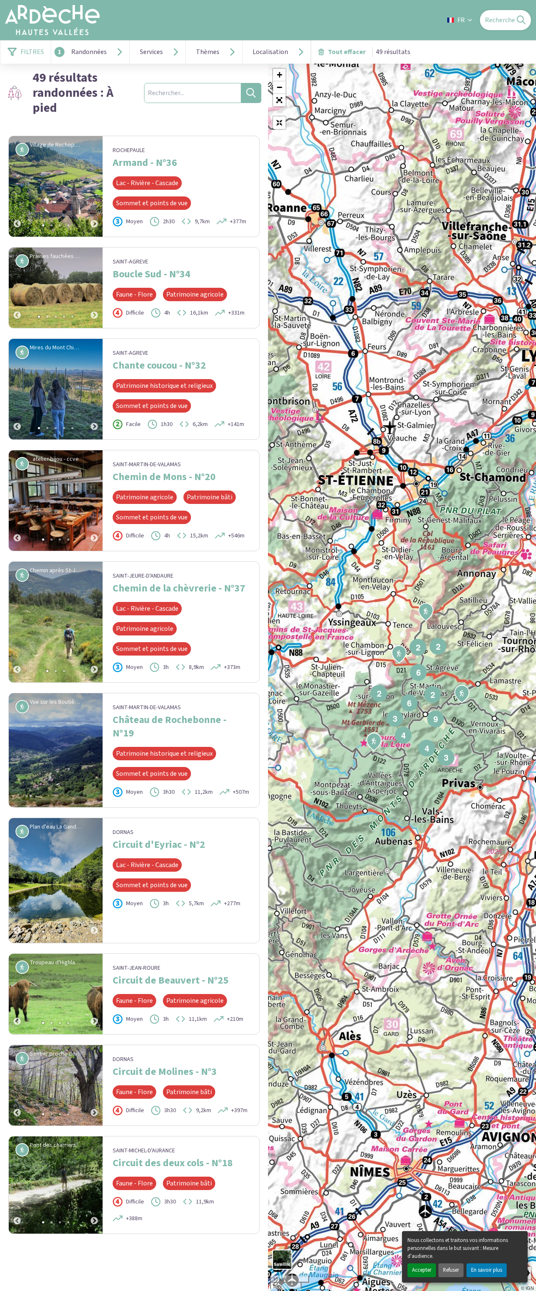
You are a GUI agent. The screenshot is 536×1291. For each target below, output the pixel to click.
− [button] (279, 87)
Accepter (421, 1270)
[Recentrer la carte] (279, 122)
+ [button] (279, 75)
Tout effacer (347, 52)
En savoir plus (486, 1270)
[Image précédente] (17, 186)
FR (461, 20)
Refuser (451, 1270)
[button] (279, 100)
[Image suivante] (94, 186)
